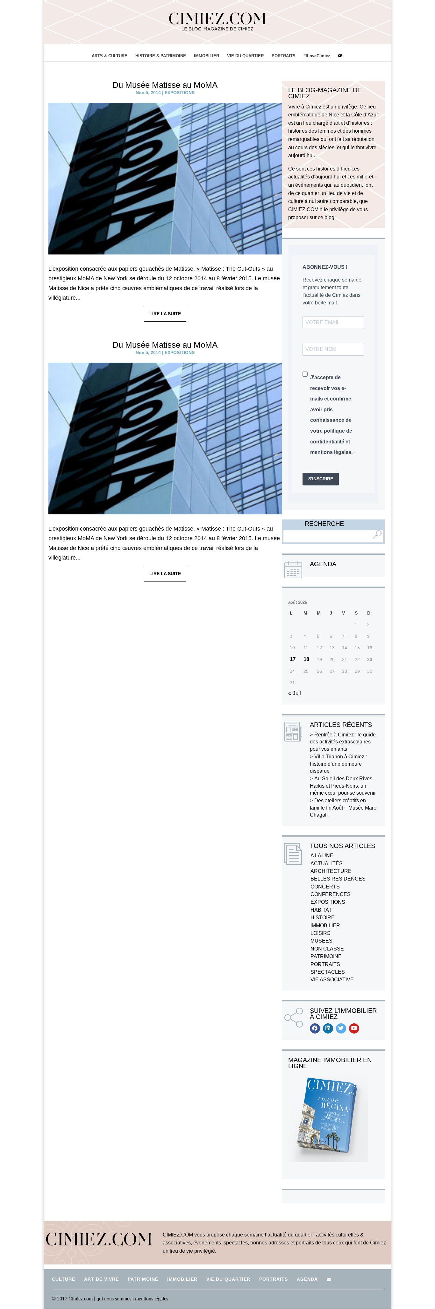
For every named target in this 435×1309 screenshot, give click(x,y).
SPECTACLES (327, 972)
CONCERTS (325, 886)
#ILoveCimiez (316, 55)
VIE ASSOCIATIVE (332, 979)
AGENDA (307, 1279)
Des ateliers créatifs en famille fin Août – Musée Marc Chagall (343, 808)
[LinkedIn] (328, 1028)
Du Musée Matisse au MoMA (165, 85)
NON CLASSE (327, 948)
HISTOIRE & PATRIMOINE (160, 55)
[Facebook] (315, 1028)
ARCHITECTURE (331, 871)
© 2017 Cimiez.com (72, 1298)
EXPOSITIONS (180, 92)
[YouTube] (354, 1028)
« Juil (294, 693)
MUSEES (321, 940)
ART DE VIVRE (101, 1279)
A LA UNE (321, 855)
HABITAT (321, 910)
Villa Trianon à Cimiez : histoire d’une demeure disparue (338, 764)
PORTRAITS (284, 55)
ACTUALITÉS (326, 863)
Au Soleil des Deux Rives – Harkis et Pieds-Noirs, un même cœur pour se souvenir (343, 786)
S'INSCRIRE (320, 478)
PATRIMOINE (326, 956)
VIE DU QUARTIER (245, 55)
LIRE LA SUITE (165, 313)
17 (293, 659)
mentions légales (151, 1298)
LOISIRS (320, 933)
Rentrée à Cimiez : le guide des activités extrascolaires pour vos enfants (343, 742)
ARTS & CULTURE (109, 55)
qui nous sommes (114, 1298)
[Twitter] (341, 1028)
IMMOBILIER (206, 55)
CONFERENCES (330, 894)
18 (306, 659)
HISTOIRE (322, 917)
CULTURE (63, 1279)
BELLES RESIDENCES (338, 878)
